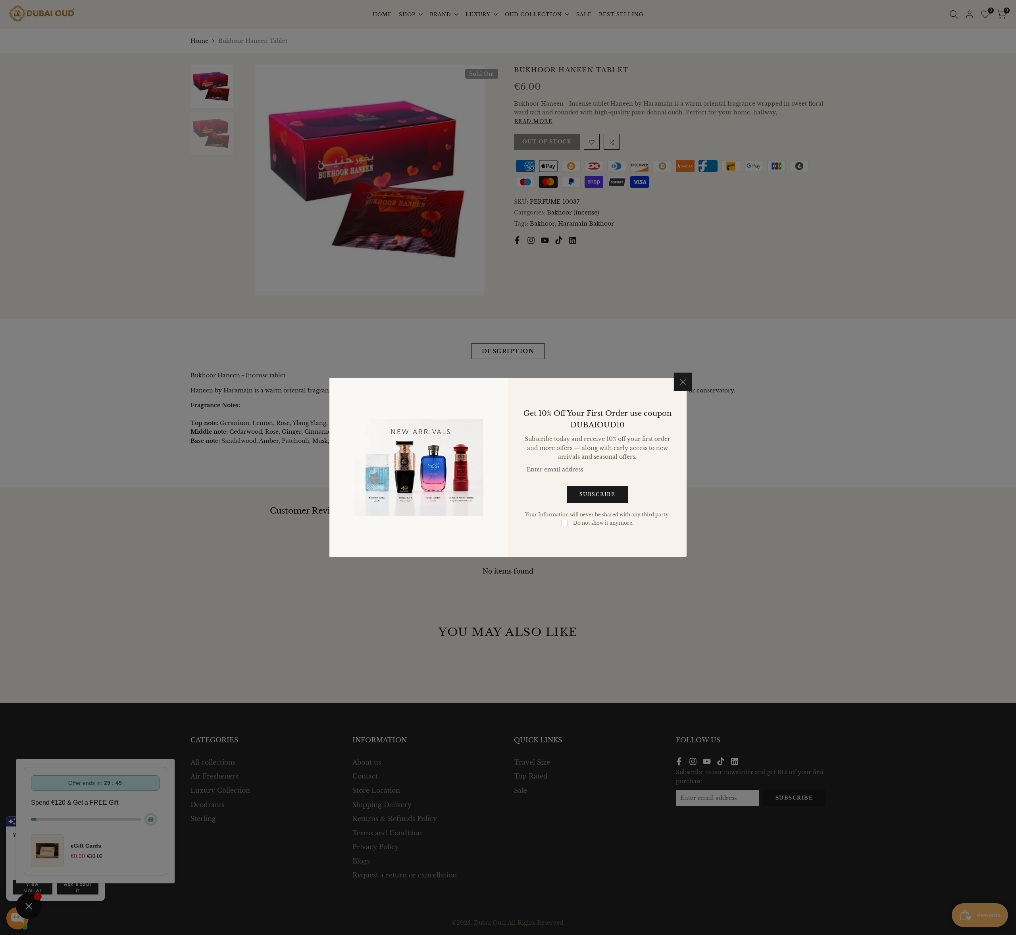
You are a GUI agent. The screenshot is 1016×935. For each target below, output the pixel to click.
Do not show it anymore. (603, 523)
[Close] (683, 382)
